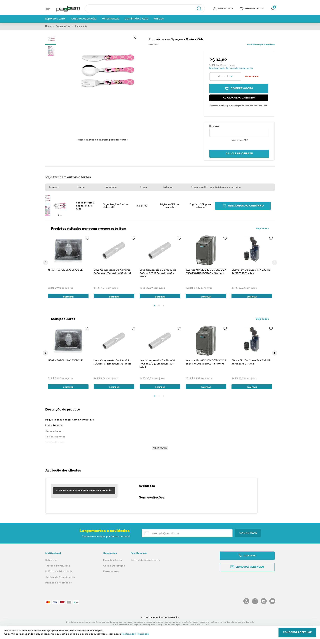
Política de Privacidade (135, 634)
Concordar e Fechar (297, 632)
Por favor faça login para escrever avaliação (84, 491)
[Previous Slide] (45, 262)
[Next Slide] (274, 262)
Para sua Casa (63, 27)
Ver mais (160, 448)
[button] (48, 9)
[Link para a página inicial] (48, 26)
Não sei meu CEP (239, 140)
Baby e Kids (81, 27)
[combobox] (145, 8)
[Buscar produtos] (197, 9)
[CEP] (239, 131)
